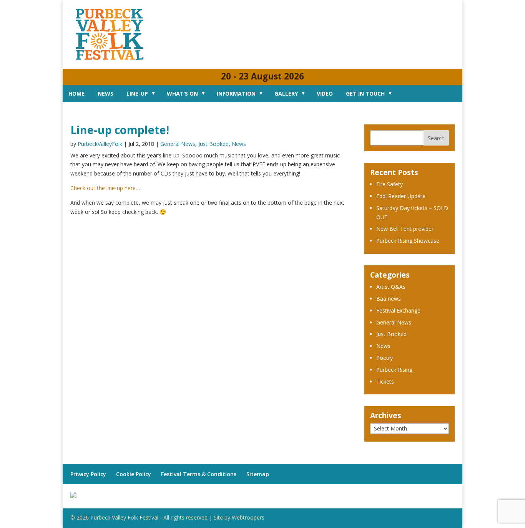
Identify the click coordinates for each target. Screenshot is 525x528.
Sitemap (257, 474)
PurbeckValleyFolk (100, 143)
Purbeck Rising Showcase (407, 240)
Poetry (384, 357)
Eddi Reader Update (400, 196)
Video (325, 93)
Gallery (286, 93)
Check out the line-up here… (105, 188)
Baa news (388, 298)
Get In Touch (365, 93)
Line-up (137, 93)
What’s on (182, 93)
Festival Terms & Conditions (198, 474)
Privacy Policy (88, 474)
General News (177, 143)
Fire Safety (389, 184)
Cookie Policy (133, 474)
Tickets (385, 381)
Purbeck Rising (394, 369)
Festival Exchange (398, 310)
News (105, 93)
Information (236, 93)
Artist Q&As (390, 286)
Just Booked (213, 143)
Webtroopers (248, 517)
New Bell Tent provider (405, 228)
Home (76, 93)
